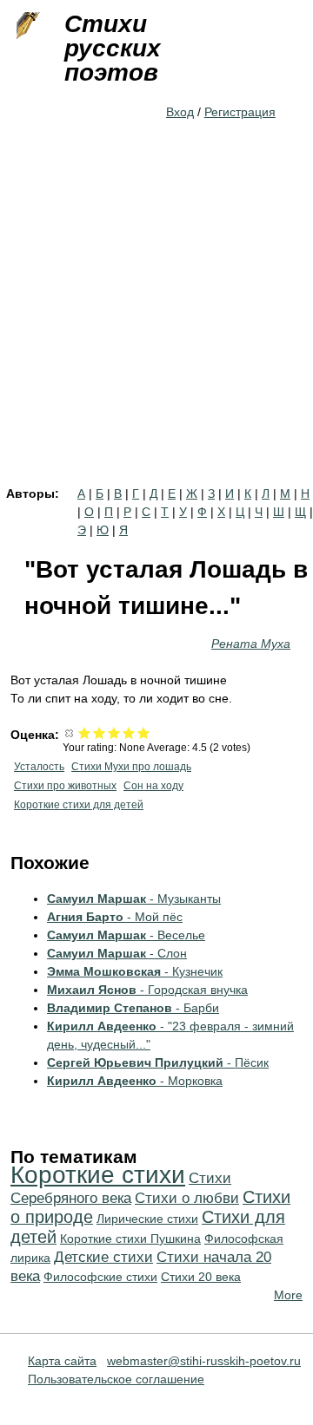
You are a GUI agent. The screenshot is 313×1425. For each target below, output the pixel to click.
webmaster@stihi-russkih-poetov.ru (204, 1361)
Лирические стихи (147, 1219)
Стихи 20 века (201, 1277)
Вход (180, 112)
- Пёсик (158, 1062)
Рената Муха (250, 643)
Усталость (39, 767)
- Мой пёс (115, 917)
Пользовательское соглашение (116, 1379)
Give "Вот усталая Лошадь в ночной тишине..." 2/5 (99, 732)
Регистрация (240, 112)
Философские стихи (100, 1277)
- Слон (117, 953)
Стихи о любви (187, 1198)
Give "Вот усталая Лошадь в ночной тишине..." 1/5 (84, 732)
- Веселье (126, 935)
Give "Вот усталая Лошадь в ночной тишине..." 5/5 (144, 732)
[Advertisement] (156, 323)
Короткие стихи (97, 1174)
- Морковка (135, 1081)
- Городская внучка (147, 990)
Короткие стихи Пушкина (130, 1238)
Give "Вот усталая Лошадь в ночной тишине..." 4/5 (129, 732)
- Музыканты (134, 898)
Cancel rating (70, 732)
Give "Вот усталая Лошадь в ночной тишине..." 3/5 (114, 732)
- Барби (133, 1008)
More (288, 1295)
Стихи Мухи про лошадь (131, 767)
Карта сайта (62, 1361)
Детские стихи (103, 1257)
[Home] (26, 26)
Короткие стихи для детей (78, 805)
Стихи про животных (65, 786)
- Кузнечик (135, 971)
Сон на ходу (153, 786)
